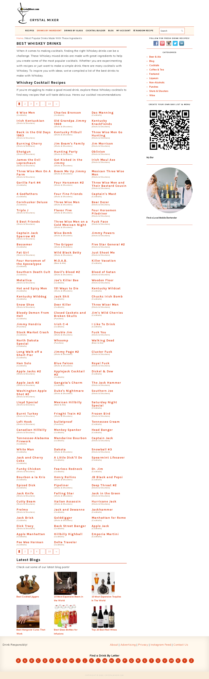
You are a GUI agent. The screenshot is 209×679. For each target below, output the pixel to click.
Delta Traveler (65, 542)
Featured (154, 74)
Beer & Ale (155, 56)
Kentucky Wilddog (32, 296)
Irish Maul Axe (103, 160)
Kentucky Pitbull (68, 132)
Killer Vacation (104, 260)
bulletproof (63, 421)
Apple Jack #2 (28, 382)
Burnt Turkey (27, 413)
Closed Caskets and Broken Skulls (70, 314)
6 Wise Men (26, 112)
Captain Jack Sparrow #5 (27, 234)
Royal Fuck (101, 363)
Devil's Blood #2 (67, 272)
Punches (153, 86)
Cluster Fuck (102, 352)
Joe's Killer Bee (66, 280)
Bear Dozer (100, 202)
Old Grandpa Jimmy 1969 (70, 122)
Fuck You (99, 332)
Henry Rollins (65, 477)
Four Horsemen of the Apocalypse (31, 262)
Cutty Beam (26, 501)
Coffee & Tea (156, 69)
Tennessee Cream (106, 421)
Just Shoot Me (103, 252)
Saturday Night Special (104, 404)
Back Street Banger (70, 526)
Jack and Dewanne (69, 509)
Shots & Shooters (158, 91)
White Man (25, 449)
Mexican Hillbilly (68, 402)
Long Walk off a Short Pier (29, 353)
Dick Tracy (25, 526)
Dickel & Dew (102, 371)
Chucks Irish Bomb (107, 296)
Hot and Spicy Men (32, 288)
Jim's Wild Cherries (107, 312)
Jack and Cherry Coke (30, 459)
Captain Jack (102, 438)
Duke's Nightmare (69, 391)
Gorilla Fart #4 (29, 182)
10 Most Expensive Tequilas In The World (106, 598)
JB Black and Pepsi (107, 477)
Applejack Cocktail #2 (69, 373)
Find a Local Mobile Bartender (162, 217)
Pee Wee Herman (30, 542)
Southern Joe (102, 391)
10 (49, 104)
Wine (152, 95)
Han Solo (24, 363)
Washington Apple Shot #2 (32, 392)
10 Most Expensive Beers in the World (68, 598)
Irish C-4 (61, 324)
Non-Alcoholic (157, 82)
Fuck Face (100, 221)
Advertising (128, 644)
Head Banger (102, 430)
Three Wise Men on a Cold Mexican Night (71, 223)
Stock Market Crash (33, 332)
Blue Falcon (63, 363)
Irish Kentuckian (30, 120)
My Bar (150, 157)
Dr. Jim (97, 469)
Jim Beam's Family (69, 143)
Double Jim (63, 332)
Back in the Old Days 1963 (34, 133)
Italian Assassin (67, 501)
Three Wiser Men (105, 304)
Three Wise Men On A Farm (34, 172)
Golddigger (63, 517)
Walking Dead (103, 340)
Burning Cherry (29, 143)
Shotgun (24, 151)
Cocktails (154, 65)
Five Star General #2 (108, 244)
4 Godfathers (27, 194)
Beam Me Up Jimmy (70, 171)
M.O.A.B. (60, 260)
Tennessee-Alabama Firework (33, 439)
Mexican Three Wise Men (108, 172)
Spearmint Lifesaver (108, 457)
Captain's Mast (104, 194)
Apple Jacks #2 (29, 371)
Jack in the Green (106, 493)
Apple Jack (100, 526)
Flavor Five (63, 210)
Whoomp (61, 340)
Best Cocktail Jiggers (28, 596)
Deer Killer (62, 304)
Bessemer (24, 244)
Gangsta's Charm (68, 382)
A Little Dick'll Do (68, 457)
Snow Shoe (25, 304)
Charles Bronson (67, 112)
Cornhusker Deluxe (32, 202)
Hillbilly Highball (68, 534)
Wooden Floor (103, 280)
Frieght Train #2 (67, 413)
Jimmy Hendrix (29, 324)
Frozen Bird (101, 413)
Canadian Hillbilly (32, 430)
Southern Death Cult (33, 272)
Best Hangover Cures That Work (31, 631)
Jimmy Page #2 (66, 352)
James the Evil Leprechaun (28, 161)
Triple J (22, 210)
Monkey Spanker (67, 430)
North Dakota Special (28, 342)
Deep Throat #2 (104, 485)
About (114, 644)
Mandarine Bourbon (70, 438)
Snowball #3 (102, 449)
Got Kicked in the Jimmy (68, 161)
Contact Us (181, 644)
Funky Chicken (29, 469)
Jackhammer (102, 509)
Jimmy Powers (103, 233)
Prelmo (22, 509)
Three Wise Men (67, 202)
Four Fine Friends (68, 194)
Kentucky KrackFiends (102, 122)
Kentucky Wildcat (106, 288)
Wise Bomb (63, 233)
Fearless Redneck (68, 469)
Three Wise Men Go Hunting (107, 133)
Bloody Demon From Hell (33, 314)
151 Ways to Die (66, 288)
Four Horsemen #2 (69, 182)
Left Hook (24, 421)
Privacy (143, 644)
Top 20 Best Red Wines (104, 629)
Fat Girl (23, 252)
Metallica (24, 280)
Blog (151, 61)
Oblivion (98, 151)
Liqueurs (153, 78)
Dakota (60, 449)
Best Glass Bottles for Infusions (65, 631)
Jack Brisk (25, 517)
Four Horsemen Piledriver (104, 212)
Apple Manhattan (31, 534)
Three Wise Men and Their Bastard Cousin (109, 184)
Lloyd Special (27, 402)
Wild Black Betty (67, 252)
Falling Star (64, 493)
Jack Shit (61, 296)
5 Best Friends (28, 221)
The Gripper (63, 244)
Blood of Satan (104, 272)
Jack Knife (25, 493)
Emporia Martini (105, 534)
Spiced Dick (26, 485)
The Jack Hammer (106, 382)
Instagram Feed (161, 644)
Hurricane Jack (104, 501)
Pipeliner (61, 485)
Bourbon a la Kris (31, 477)
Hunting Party (66, 151)
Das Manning (103, 112)
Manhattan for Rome (109, 517)
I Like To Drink (103, 324)
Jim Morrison (102, 143)
